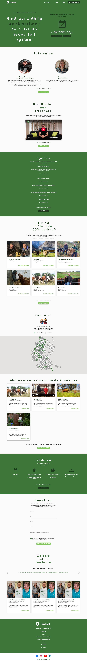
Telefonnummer (33, 526)
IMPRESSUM (43, 647)
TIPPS (56, 2)
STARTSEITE (47, 2)
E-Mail (31, 521)
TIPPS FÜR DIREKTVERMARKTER (43, 639)
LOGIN (63, 2)
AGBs (43, 649)
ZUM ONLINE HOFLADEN (23, 265)
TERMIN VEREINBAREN (43, 447)
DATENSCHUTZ (43, 644)
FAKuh (43, 642)
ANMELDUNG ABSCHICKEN (43, 543)
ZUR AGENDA (67, 36)
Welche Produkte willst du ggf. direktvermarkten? (39, 532)
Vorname (32, 511)
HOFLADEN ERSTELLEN (74, 2)
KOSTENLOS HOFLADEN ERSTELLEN (43, 636)
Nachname (32, 516)
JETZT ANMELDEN (56, 36)
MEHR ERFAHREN (25, 408)
